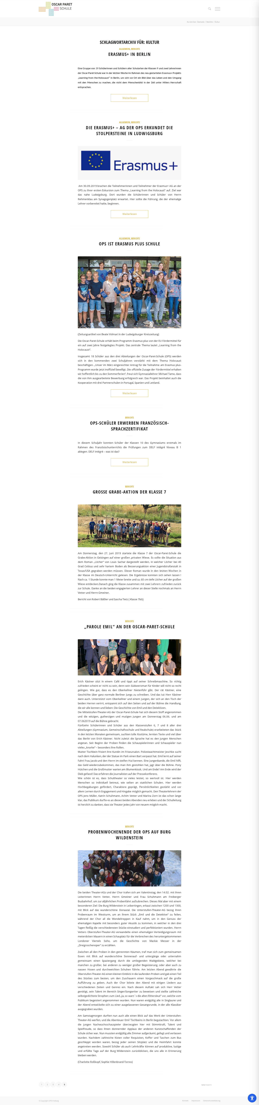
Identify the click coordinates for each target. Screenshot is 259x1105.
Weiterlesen (129, 98)
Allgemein (124, 49)
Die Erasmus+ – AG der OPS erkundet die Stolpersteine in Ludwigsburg (129, 130)
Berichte (135, 49)
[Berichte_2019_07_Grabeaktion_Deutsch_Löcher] (129, 525)
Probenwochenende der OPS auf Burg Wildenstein (129, 835)
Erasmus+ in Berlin (129, 54)
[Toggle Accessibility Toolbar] (252, 1098)
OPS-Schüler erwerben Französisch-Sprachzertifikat (129, 426)
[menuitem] (209, 9)
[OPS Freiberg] (58, 9)
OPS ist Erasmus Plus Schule (129, 244)
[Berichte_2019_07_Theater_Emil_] (129, 657)
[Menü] (216, 9)
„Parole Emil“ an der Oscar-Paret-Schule (129, 626)
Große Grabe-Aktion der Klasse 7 (129, 492)
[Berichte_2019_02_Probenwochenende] (129, 868)
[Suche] (209, 9)
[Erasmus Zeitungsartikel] (129, 292)
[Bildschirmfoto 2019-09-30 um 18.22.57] (129, 163)
